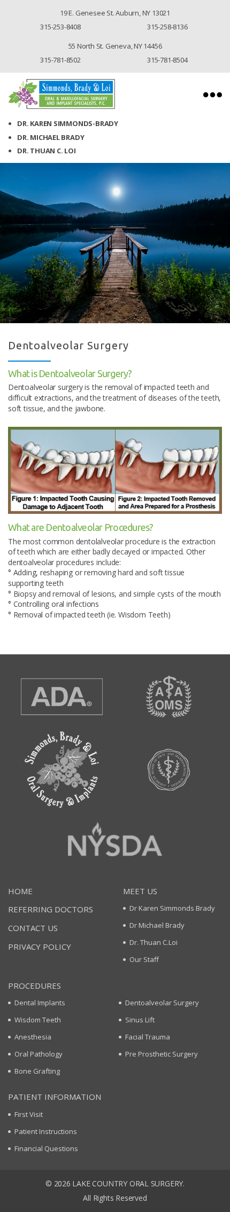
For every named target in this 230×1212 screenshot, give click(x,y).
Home (20, 891)
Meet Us (140, 891)
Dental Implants (39, 1002)
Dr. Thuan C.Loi (153, 942)
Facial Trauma (147, 1037)
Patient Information (54, 1096)
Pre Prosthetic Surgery (161, 1054)
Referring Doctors (50, 909)
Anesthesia (32, 1037)
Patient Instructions (45, 1131)
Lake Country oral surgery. (128, 1183)
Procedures (34, 985)
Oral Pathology (38, 1054)
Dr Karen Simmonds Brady (172, 908)
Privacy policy (39, 946)
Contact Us (33, 927)
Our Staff (144, 959)
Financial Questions (46, 1148)
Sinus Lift (140, 1020)
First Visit (28, 1114)
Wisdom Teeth (37, 1020)
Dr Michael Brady (157, 925)
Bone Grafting (37, 1071)
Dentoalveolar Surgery (162, 1002)
